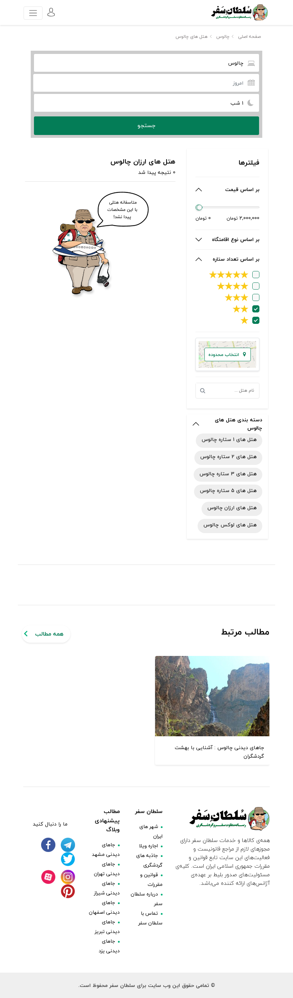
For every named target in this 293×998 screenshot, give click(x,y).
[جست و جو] (204, 390)
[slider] (200, 207)
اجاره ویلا (148, 845)
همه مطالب (49, 634)
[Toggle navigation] (33, 13)
